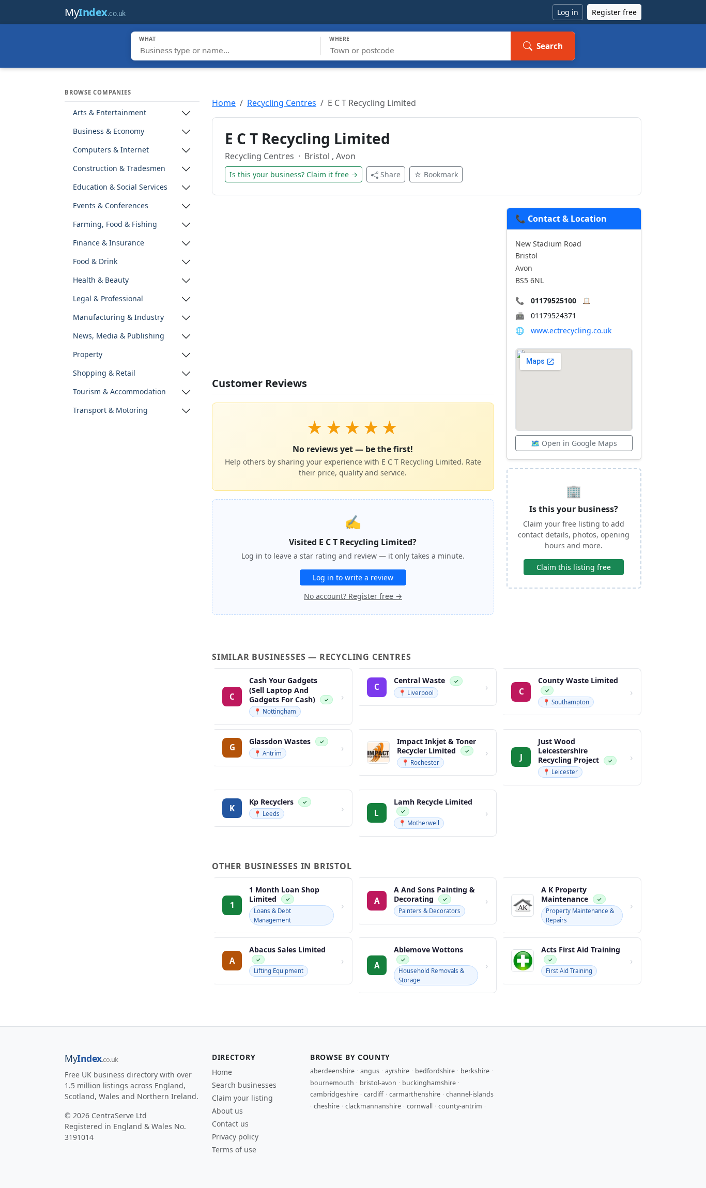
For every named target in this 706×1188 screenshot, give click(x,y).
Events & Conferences (110, 206)
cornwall (420, 1106)
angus (369, 1071)
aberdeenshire (332, 1071)
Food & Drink (95, 261)
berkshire (475, 1071)
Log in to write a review (353, 577)
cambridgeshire (334, 1094)
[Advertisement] (353, 292)
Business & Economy (108, 131)
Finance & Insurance (108, 243)
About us (227, 1111)
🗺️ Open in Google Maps (574, 443)
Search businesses (244, 1085)
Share (390, 174)
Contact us (230, 1124)
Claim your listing (242, 1098)
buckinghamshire (429, 1082)
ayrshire (397, 1071)
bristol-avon (378, 1082)
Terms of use (234, 1149)
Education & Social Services (120, 187)
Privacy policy (235, 1136)
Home (224, 103)
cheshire (327, 1106)
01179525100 (553, 300)
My (95, 12)
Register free (614, 12)
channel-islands (470, 1094)
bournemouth (332, 1082)
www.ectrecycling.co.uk (571, 330)
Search (549, 46)
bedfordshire (435, 1071)
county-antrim (460, 1106)
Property (87, 354)
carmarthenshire (414, 1094)
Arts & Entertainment (109, 113)
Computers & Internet (111, 150)
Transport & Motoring (110, 410)
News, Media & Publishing (118, 336)
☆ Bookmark (436, 174)
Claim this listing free (573, 567)
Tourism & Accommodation (119, 392)
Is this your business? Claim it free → (293, 174)
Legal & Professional (108, 299)
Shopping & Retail (104, 373)
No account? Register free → (353, 596)
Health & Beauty (101, 280)
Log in (567, 12)
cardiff (373, 1094)
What (147, 38)
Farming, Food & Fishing (115, 224)
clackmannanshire (373, 1106)
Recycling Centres (281, 103)
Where (339, 38)
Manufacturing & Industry (118, 317)
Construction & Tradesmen (119, 168)
